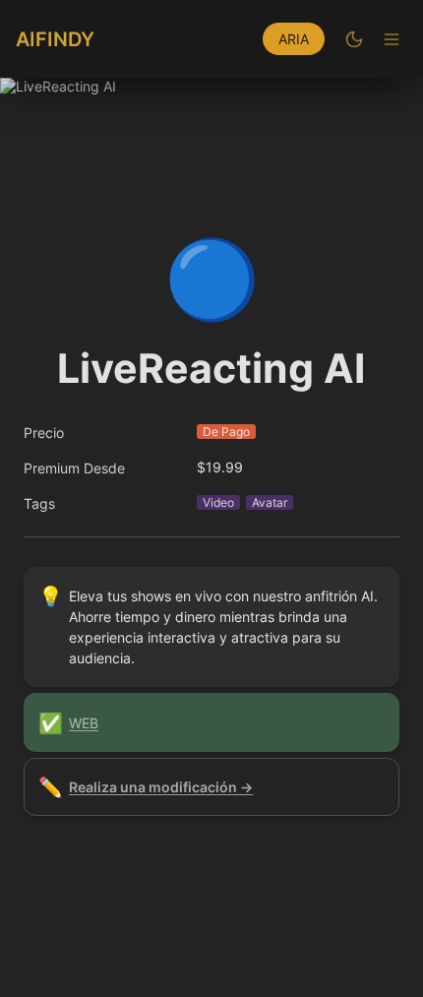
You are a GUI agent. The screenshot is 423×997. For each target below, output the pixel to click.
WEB (83, 723)
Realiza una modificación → (161, 787)
